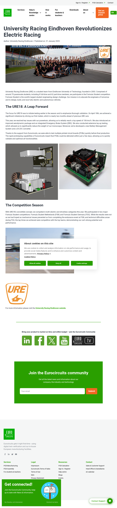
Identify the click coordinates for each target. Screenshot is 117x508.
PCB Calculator (97, 3)
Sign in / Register (64, 469)
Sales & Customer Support (95, 466)
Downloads (74, 10)
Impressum (35, 466)
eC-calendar (90, 472)
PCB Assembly (9, 469)
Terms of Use (35, 472)
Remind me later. (52, 502)
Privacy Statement (37, 478)
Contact (110, 3)
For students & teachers (59, 12)
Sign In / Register (82, 3)
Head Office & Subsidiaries (95, 469)
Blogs (60, 475)
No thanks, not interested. (14, 502)
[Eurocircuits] (8, 13)
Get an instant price (101, 12)
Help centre (62, 472)
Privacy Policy (43, 253)
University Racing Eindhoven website (51, 308)
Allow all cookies (35, 263)
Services (21, 10)
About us (85, 11)
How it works (48, 12)
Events (60, 478)
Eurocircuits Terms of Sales (40, 469)
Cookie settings (82, 263)
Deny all (58, 263)
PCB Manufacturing (11, 466)
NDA (32, 475)
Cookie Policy (30, 257)
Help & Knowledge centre (33, 12)
